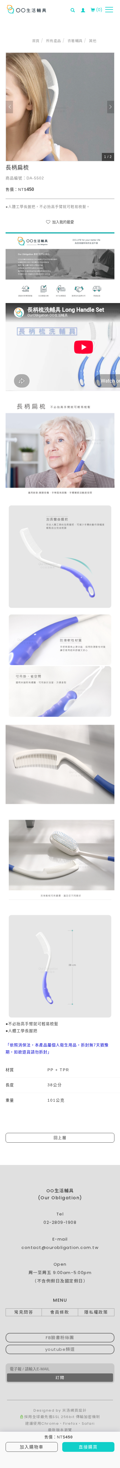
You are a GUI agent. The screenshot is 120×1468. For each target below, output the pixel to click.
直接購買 (88, 1447)
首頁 (36, 41)
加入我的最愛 (62, 222)
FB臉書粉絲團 (60, 1337)
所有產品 (53, 41)
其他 (93, 41)
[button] (74, 7)
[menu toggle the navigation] (109, 10)
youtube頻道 (60, 1349)
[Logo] (26, 9)
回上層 (60, 1137)
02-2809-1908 (60, 1222)
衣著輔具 (75, 41)
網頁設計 (78, 1410)
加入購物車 (32, 1447)
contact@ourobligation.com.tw (60, 1247)
